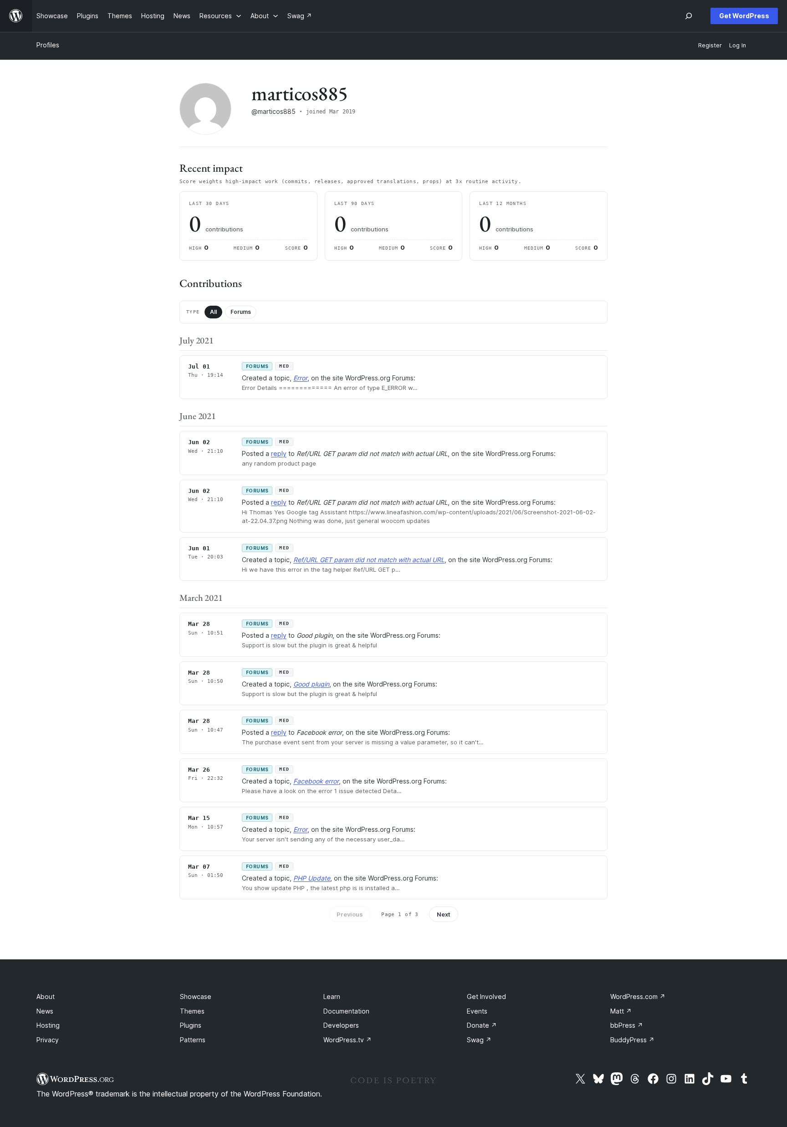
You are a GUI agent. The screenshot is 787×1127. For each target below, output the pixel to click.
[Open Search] (688, 16)
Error (300, 378)
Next (443, 914)
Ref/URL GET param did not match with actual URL (369, 560)
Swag (479, 1040)
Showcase (195, 996)
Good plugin (311, 684)
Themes (192, 1011)
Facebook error (316, 781)
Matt (621, 1011)
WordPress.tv (347, 1040)
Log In (737, 45)
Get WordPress (744, 16)
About (45, 996)
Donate (482, 1025)
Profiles (47, 45)
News (44, 1011)
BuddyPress (632, 1040)
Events (477, 1011)
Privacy (47, 1040)
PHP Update (311, 878)
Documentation (346, 1011)
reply (278, 453)
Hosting (48, 1025)
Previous (350, 914)
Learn (331, 996)
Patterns (192, 1040)
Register (710, 45)
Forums (240, 311)
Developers (341, 1025)
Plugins (190, 1025)
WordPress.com (637, 996)
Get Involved (486, 996)
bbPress (626, 1025)
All (213, 311)
